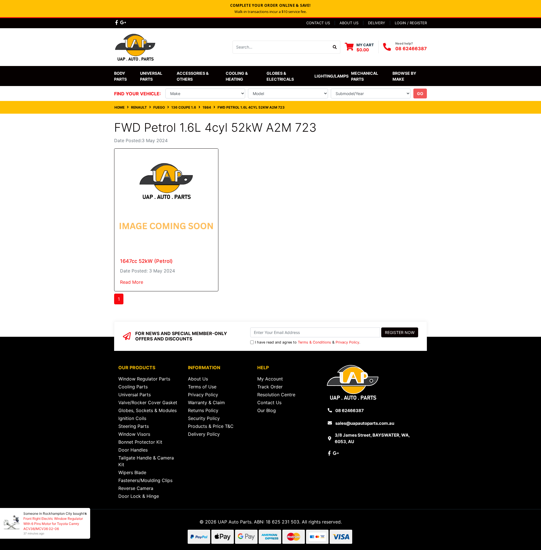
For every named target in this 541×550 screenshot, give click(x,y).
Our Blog (266, 410)
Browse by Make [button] (405, 76)
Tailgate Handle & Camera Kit (146, 461)
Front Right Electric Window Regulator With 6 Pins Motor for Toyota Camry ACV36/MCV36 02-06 (53, 523)
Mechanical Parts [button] (365, 76)
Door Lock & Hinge (138, 496)
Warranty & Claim (206, 402)
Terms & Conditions (314, 342)
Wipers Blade (132, 472)
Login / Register (411, 23)
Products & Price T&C (211, 426)
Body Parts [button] (120, 76)
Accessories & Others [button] (193, 76)
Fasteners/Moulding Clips (145, 480)
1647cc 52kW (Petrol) (146, 261)
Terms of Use (202, 387)
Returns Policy (203, 410)
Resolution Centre (276, 394)
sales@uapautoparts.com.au (364, 423)
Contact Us (318, 23)
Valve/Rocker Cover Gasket (147, 402)
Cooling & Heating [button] (237, 76)
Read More (131, 282)
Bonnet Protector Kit (140, 442)
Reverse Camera (135, 488)
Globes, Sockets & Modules (147, 410)
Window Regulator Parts (144, 379)
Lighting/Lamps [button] (331, 76)
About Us (349, 23)
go (420, 93)
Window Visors (134, 434)
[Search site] (334, 47)
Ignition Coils (132, 418)
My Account (270, 379)
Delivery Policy (204, 434)
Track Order (270, 387)
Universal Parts (151, 76)
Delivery (376, 23)
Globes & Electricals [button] (280, 76)
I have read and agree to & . (307, 342)
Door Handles (133, 450)
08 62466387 (411, 48)
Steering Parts (133, 426)
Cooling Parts (133, 387)
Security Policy (204, 418)
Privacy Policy (347, 342)
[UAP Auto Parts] (135, 46)
